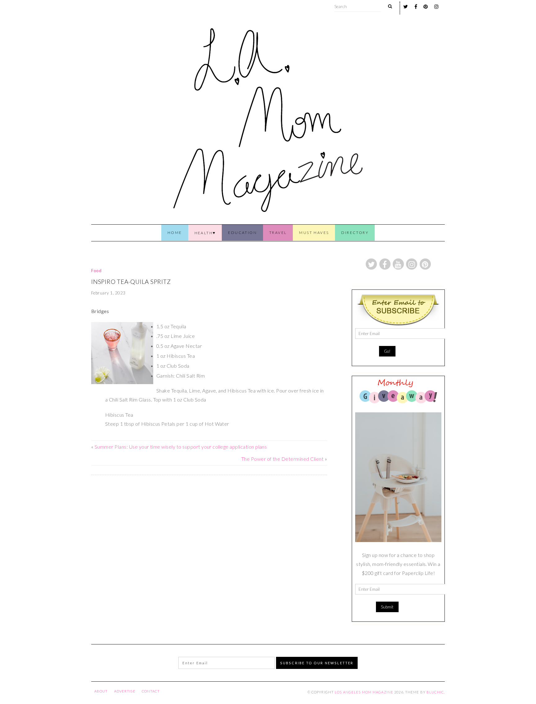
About (101, 691)
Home (175, 232)
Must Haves (314, 232)
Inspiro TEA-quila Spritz (131, 281)
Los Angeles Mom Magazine (364, 692)
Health (203, 233)
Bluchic (435, 692)
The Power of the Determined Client (282, 459)
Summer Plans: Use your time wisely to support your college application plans (181, 447)
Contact (151, 691)
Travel (278, 232)
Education (242, 232)
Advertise (125, 691)
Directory (354, 232)
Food (96, 270)
